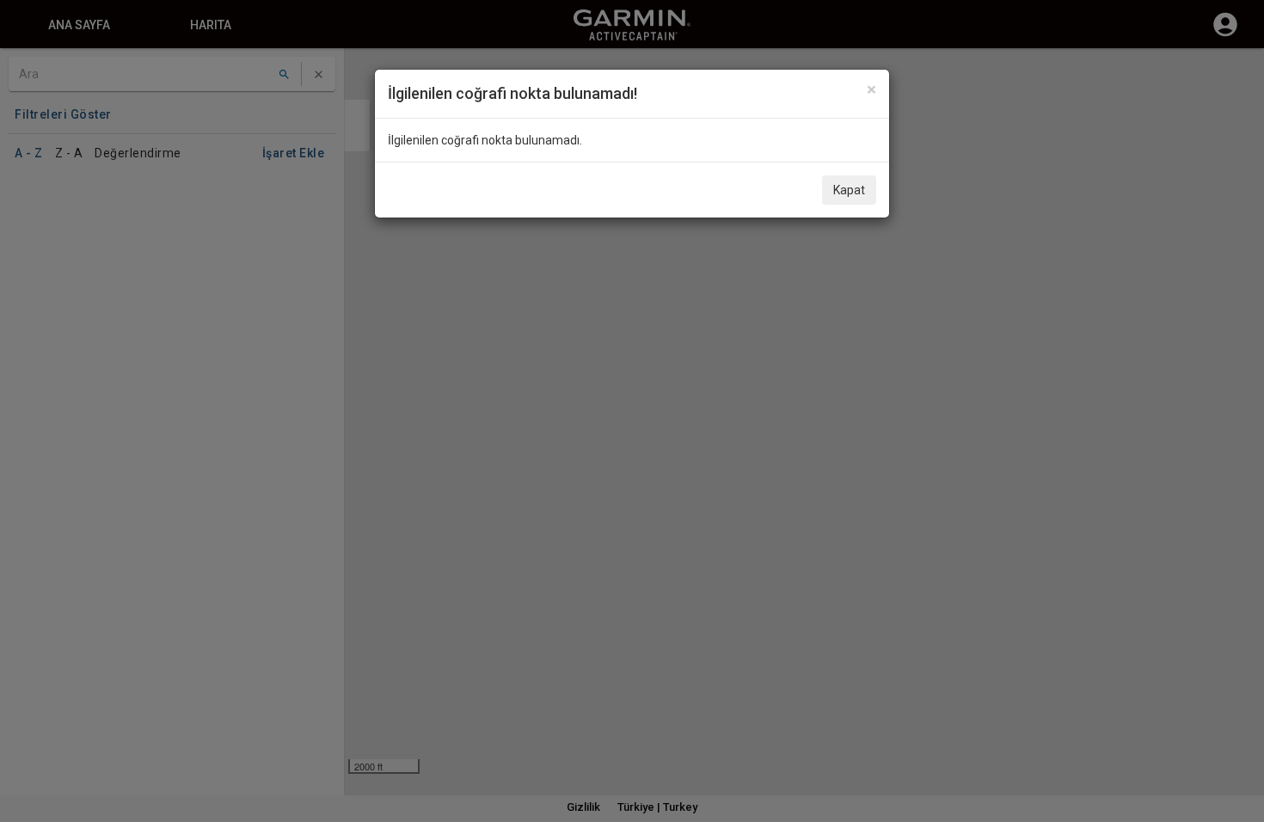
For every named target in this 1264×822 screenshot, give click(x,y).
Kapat (849, 190)
